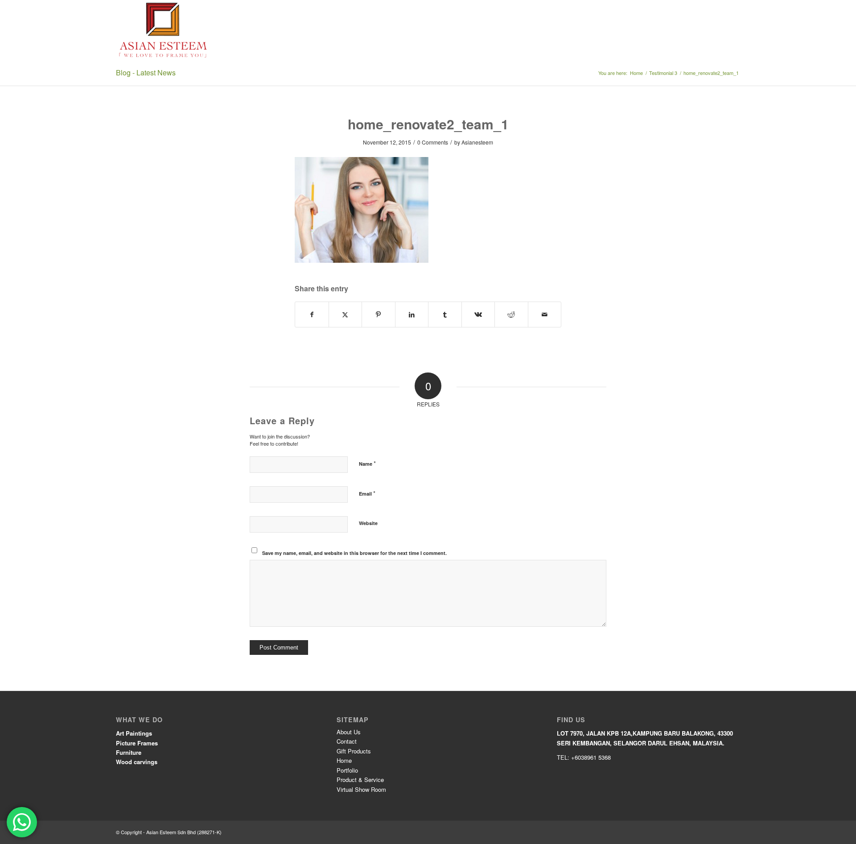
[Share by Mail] (544, 314)
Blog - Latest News (146, 72)
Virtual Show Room (361, 789)
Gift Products (354, 751)
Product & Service (360, 779)
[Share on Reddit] (511, 314)
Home (344, 760)
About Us (349, 732)
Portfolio (347, 770)
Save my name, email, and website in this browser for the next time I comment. (354, 553)
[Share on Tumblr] (444, 314)
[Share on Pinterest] (378, 314)
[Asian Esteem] (163, 30)
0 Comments (432, 142)
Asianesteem (477, 142)
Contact (347, 741)
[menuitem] (446, 30)
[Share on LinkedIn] (411, 314)
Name (367, 463)
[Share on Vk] (478, 314)
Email (367, 493)
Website (368, 523)
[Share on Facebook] (312, 314)
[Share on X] (345, 314)
